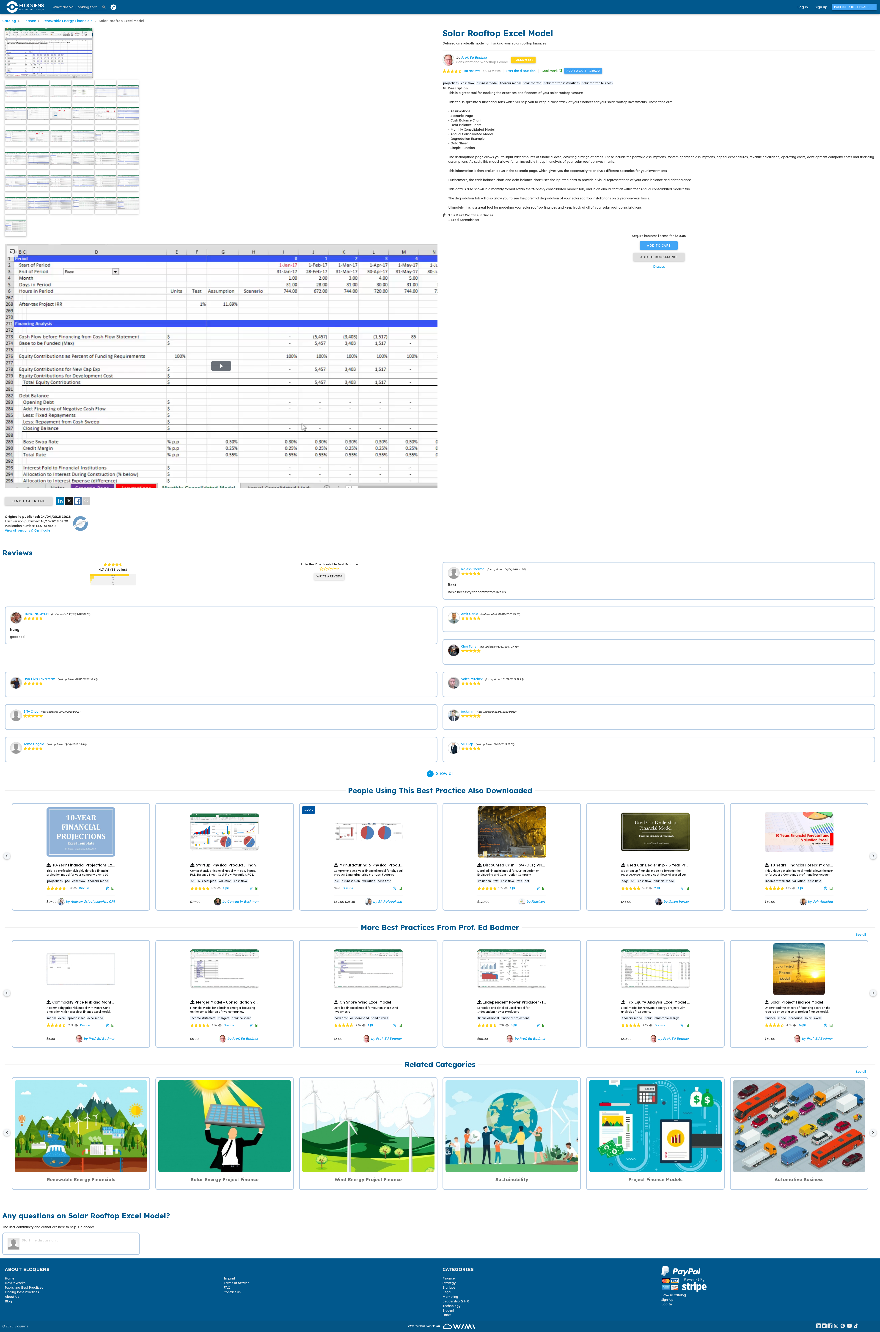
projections (451, 83)
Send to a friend (29, 501)
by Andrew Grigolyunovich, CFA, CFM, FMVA (100, 901)
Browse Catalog (673, 1295)
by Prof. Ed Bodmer (99, 1039)
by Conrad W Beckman (239, 901)
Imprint (229, 1278)
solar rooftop (532, 83)
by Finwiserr (535, 901)
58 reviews (472, 71)
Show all (440, 773)
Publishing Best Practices (24, 1287)
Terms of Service (236, 1283)
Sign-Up (667, 1300)
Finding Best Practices (22, 1292)
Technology (451, 1306)
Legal (447, 1292)
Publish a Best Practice (854, 7)
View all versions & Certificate (27, 530)
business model (487, 83)
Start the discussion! (521, 71)
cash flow (467, 83)
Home (9, 1278)
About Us (12, 1297)
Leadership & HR (456, 1301)
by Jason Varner (676, 901)
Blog (8, 1301)
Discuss (659, 267)
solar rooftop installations (562, 83)
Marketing (450, 1297)
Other (447, 1315)
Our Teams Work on (424, 1326)
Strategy (449, 1283)
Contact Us (232, 1292)
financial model (510, 83)
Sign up (821, 7)
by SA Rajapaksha (387, 901)
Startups (449, 1287)
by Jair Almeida (820, 901)
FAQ (227, 1287)
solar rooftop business (597, 83)
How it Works (15, 1283)
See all (861, 934)
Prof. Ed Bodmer (474, 57)
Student (448, 1310)
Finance (449, 1278)
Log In (666, 1304)
